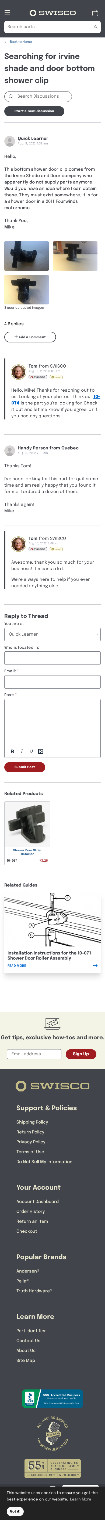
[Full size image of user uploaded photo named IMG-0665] (75, 256)
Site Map (25, 1360)
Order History (30, 1211)
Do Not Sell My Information (44, 1162)
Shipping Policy (32, 1122)
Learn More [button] (80, 1499)
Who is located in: (21, 648)
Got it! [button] (15, 1511)
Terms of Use (30, 1152)
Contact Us (28, 1341)
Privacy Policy (31, 1142)
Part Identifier (31, 1331)
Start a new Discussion (34, 111)
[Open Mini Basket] (96, 13)
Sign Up (81, 1054)
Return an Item (32, 1221)
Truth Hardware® (34, 1291)
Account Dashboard (37, 1202)
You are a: (14, 624)
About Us (26, 1351)
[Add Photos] (40, 751)
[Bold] (12, 751)
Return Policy (30, 1132)
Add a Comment (32, 337)
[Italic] (21, 751)
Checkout (26, 1231)
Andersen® (28, 1271)
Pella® (22, 1281)
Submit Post (25, 767)
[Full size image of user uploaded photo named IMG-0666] (26, 289)
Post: (9, 695)
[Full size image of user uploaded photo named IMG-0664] (26, 256)
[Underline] (31, 751)
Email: (10, 671)
